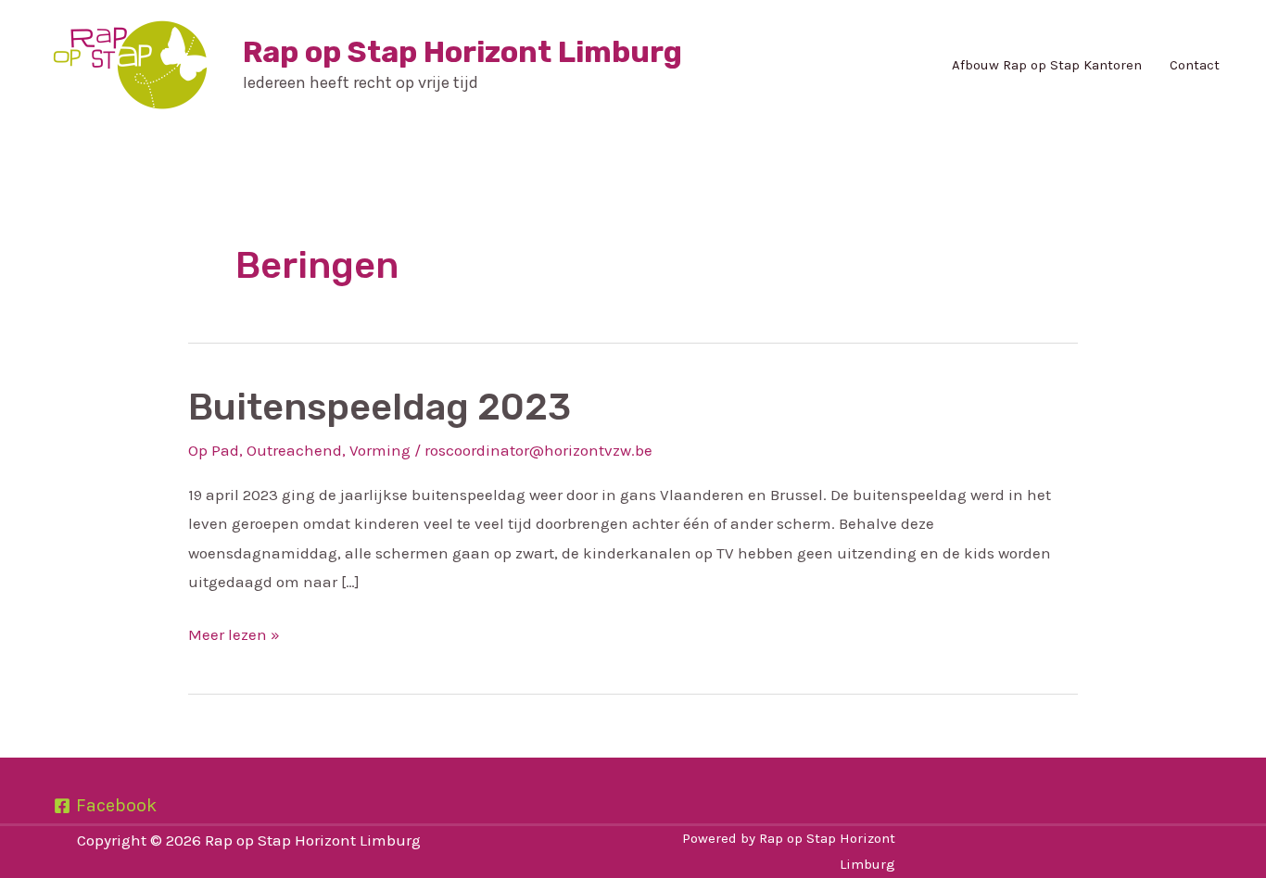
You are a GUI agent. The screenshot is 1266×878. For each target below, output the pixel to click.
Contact (1195, 64)
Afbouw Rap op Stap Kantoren (1047, 64)
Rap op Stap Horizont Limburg (462, 51)
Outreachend (294, 450)
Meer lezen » (234, 632)
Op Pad (213, 450)
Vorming (380, 450)
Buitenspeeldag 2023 (379, 407)
